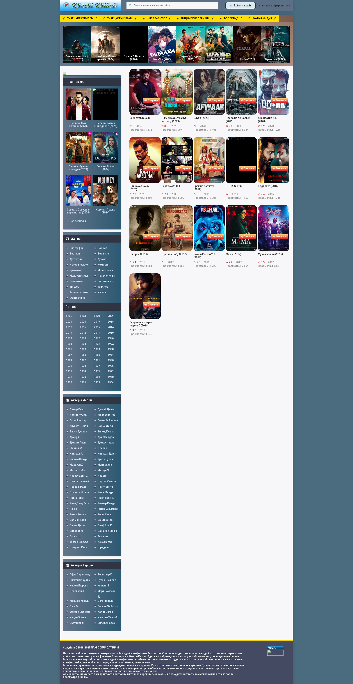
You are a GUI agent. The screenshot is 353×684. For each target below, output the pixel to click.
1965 (97, 382)
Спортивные (105, 281)
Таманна (103, 536)
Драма (102, 259)
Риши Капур (105, 514)
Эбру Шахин (77, 622)
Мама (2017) (233, 254)
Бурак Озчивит (107, 580)
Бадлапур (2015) (268, 186)
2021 (69, 321)
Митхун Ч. (104, 470)
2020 (83, 321)
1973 (97, 371)
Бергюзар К (105, 574)
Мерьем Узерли (79, 600)
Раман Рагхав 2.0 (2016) (204, 256)
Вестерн (75, 253)
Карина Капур (78, 459)
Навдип (102, 475)
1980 (111, 360)
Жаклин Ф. (76, 448)
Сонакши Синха (107, 530)
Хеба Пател (105, 541)
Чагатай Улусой (107, 617)
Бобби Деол (105, 426)
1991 (69, 349)
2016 (83, 327)
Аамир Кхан (77, 409)
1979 (69, 365)
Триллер (103, 286)
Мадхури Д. (77, 464)
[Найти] (130, 5)
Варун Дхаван (78, 431)
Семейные (76, 281)
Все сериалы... (79, 221)
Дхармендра (106, 437)
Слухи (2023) (201, 117)
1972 (111, 371)
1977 (97, 365)
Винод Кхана (106, 431)
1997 (97, 338)
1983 (69, 360)
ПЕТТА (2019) (234, 186)
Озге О (74, 606)
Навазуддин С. (79, 475)
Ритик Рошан (78, 514)
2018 (111, 321)
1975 (69, 371)
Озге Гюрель (105, 600)
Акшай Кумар (78, 420)
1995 (69, 343)
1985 (97, 354)
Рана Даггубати (79, 503)
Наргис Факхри (107, 481)
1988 (111, 349)
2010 (111, 332)
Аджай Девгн (106, 409)
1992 (111, 343)
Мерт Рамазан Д (106, 592)
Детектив (76, 259)
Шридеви (103, 547)
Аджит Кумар (78, 414)
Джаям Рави (78, 442)
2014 (111, 327)
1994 (83, 343)
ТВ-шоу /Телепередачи (79, 287)
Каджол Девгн (107, 453)
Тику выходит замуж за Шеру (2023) (174, 119)
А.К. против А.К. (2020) (267, 119)
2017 (69, 327)
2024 (83, 316)
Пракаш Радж (78, 486)
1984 (111, 354)
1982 (83, 360)
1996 (111, 338)
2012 (83, 332)
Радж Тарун (77, 497)
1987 (69, 354)
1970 (83, 376)
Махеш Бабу (77, 470)
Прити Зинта (105, 486)
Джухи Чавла (106, 442)
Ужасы (102, 292)
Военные (103, 253)
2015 (97, 327)
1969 (97, 376)
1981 (97, 360)
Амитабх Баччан (108, 420)
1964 (111, 382)
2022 (111, 316)
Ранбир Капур (106, 503)
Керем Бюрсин (79, 585)
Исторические (79, 264)
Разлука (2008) (170, 186)
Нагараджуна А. (80, 481)
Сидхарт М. (77, 530)
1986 (83, 354)
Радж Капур (105, 492)
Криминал (76, 270)
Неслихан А (77, 591)
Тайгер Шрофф (79, 541)
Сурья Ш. (75, 536)
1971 (69, 376)
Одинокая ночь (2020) (139, 188)
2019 (97, 321)
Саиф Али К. (105, 525)
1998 (83, 338)
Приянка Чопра (79, 492)
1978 (83, 365)
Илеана (102, 448)
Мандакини (105, 464)
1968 (111, 376)
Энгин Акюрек (106, 622)
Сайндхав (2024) (139, 117)
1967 (69, 382)
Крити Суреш (106, 459)
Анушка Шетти (79, 426)
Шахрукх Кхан (78, 547)
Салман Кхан (78, 519)
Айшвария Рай (106, 414)
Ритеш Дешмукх (108, 508)
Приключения (106, 275)
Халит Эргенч (106, 611)
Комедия (103, 264)
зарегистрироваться (277, 5)
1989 (97, 349)
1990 (83, 349)
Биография (76, 248)
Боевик (102, 248)
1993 (97, 343)
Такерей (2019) (138, 254)
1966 (83, 382)
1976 (111, 365)
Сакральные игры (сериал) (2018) (140, 324)
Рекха (73, 508)
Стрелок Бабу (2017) (174, 254)
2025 (69, 316)
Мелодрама (105, 270)
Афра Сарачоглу (80, 574)
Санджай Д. (105, 519)
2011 (97, 332)
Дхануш (75, 437)
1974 (83, 371)
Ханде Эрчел (78, 617)
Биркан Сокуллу (80, 580)
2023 (97, 316)
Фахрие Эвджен (80, 611)
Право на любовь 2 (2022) (238, 119)
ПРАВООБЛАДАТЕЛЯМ (105, 647)
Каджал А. (76, 453)
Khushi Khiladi (90, 5)
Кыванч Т (103, 585)
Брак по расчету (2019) (204, 188)
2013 (69, 332)
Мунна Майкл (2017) (270, 254)
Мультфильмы (79, 275)
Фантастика (77, 297)
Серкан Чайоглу (108, 606)
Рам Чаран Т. (106, 497)
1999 (69, 338)
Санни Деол (77, 525)
